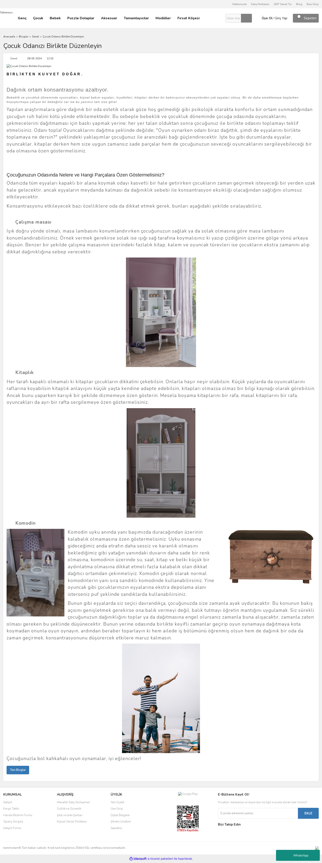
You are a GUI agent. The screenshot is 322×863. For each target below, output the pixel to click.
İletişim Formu (12, 828)
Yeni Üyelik (117, 802)
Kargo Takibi (11, 809)
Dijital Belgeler (120, 815)
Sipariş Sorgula (13, 822)
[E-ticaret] (160, 859)
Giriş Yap (281, 18)
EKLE (308, 813)
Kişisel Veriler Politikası (72, 822)
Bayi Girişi (313, 4)
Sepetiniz (116, 828)
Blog (299, 4)
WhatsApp (300, 855)
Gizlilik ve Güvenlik (69, 809)
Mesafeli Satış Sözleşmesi (73, 802)
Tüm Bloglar (18, 770)
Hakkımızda (239, 4)
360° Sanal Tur (283, 4)
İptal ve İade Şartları (70, 815)
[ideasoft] (138, 859)
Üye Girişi (117, 809)
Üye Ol (267, 18)
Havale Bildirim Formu (17, 815)
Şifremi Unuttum (121, 822)
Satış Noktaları (260, 4)
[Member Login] (256, 18)
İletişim (7, 802)
